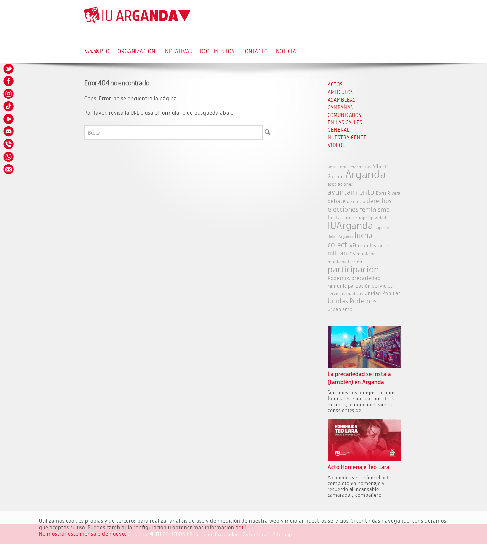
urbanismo (340, 309)
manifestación (374, 245)
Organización (136, 51)
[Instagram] (9, 93)
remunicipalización (349, 285)
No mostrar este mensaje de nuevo (82, 533)
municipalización (345, 261)
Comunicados (344, 114)
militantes (341, 253)
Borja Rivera (388, 193)
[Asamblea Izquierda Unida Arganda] (137, 21)
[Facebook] (9, 81)
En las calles (345, 122)
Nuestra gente (347, 137)
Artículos (340, 91)
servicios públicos (345, 293)
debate (337, 200)
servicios (382, 285)
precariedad (366, 277)
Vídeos (336, 144)
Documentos (217, 51)
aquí (241, 527)
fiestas (335, 217)
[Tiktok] (9, 106)
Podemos (339, 277)
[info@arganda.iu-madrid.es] (9, 169)
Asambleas (342, 99)
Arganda (365, 174)
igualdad (377, 217)
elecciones (343, 209)
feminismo (375, 209)
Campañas (340, 107)
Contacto (255, 51)
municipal (367, 253)
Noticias (287, 51)
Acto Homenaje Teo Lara (358, 466)
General (339, 129)
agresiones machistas (349, 166)
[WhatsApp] (9, 156)
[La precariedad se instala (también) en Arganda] (364, 366)
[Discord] (9, 131)
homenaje (355, 217)
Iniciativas (177, 51)
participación (353, 269)
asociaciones (340, 184)
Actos (335, 84)
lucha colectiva (350, 239)
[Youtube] (9, 118)
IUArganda (350, 225)
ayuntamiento (351, 191)
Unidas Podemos (352, 301)
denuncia (356, 201)
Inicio (102, 51)
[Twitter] (9, 68)
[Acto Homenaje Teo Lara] (364, 458)
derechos (379, 200)
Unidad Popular (382, 293)
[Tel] (9, 144)
